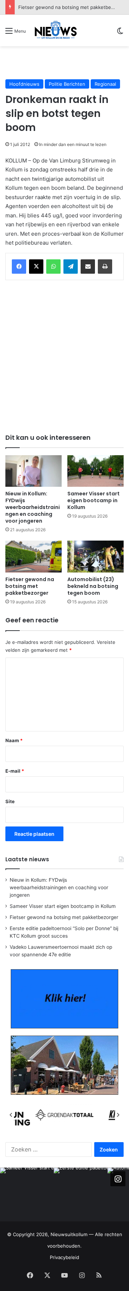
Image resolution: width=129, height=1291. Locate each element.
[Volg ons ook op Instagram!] (118, 1178)
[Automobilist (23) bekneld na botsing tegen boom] (95, 557)
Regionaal (105, 84)
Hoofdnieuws (24, 84)
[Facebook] (19, 266)
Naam (14, 740)
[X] (36, 266)
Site (10, 801)
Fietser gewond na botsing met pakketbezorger (29, 586)
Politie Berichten (67, 84)
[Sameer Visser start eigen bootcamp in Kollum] (95, 471)
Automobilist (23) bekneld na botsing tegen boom (92, 586)
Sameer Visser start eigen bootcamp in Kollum (93, 500)
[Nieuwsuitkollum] (55, 30)
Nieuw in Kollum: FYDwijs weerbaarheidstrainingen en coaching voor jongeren (32, 507)
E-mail (14, 771)
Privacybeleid (64, 1257)
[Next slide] (118, 1115)
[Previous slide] (11, 1115)
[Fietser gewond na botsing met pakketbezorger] (33, 557)
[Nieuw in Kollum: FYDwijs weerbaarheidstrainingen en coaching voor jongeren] (33, 471)
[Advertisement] (67, 62)
